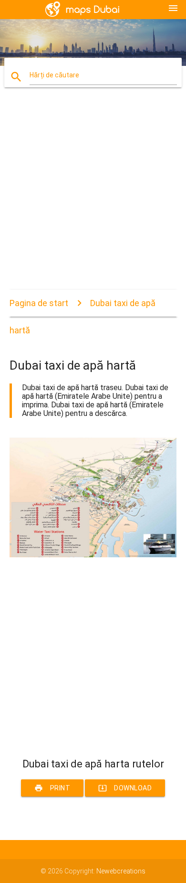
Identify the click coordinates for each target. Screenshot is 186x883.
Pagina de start (39, 303)
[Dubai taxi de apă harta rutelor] (93, 555)
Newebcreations (120, 871)
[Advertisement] (93, 197)
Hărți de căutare (54, 75)
